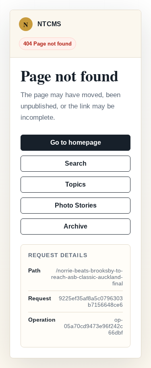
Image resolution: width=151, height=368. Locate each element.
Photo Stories (76, 205)
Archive (75, 226)
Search (76, 163)
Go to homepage (75, 142)
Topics (75, 184)
